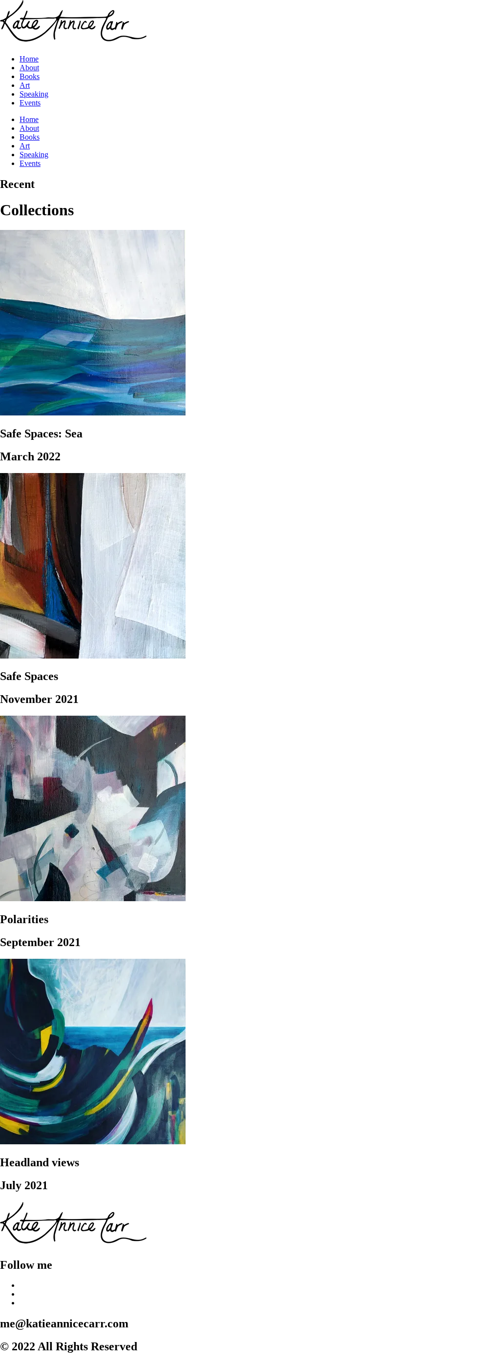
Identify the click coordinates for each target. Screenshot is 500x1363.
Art (25, 85)
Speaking (34, 94)
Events (30, 103)
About (29, 67)
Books (30, 76)
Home (29, 59)
